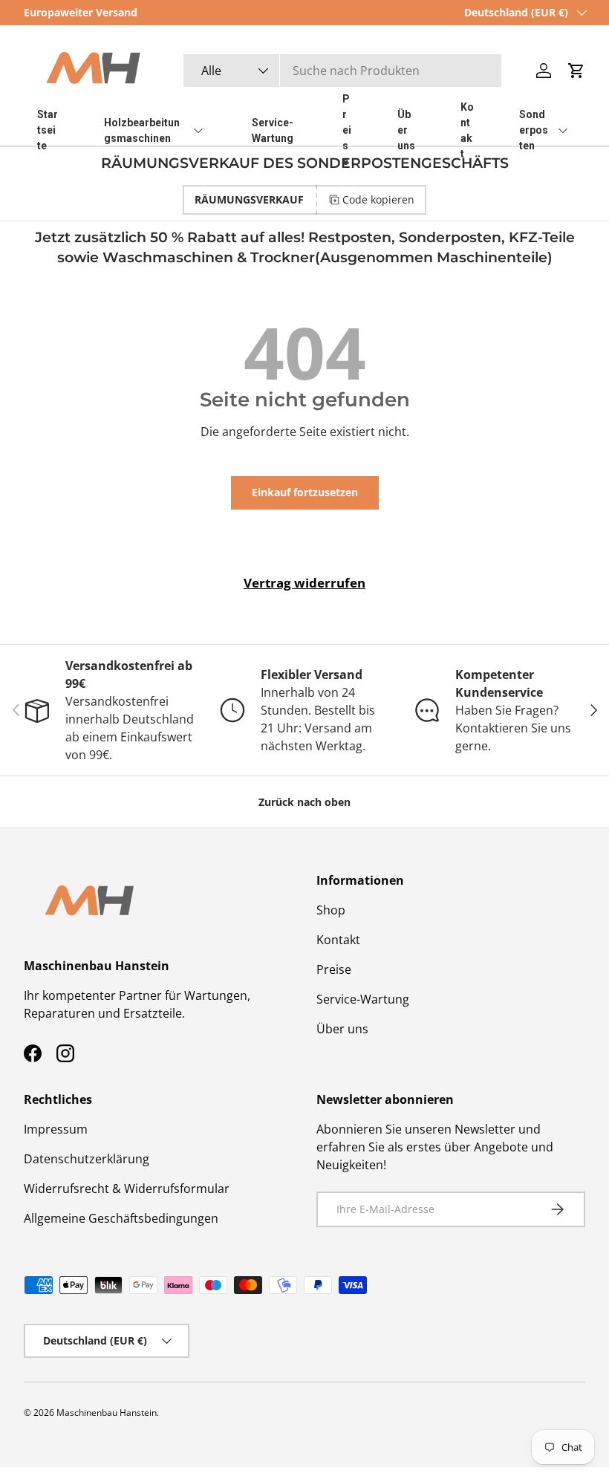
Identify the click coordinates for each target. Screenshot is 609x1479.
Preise (333, 969)
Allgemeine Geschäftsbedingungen (121, 1218)
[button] (576, 70)
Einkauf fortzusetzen (305, 492)
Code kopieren (378, 199)
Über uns (342, 1029)
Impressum (56, 1129)
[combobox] (342, 70)
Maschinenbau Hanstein (106, 1412)
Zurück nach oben (304, 802)
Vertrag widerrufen (304, 582)
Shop (330, 910)
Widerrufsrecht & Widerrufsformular (126, 1188)
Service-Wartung (362, 999)
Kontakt (338, 940)
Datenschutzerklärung (86, 1159)
